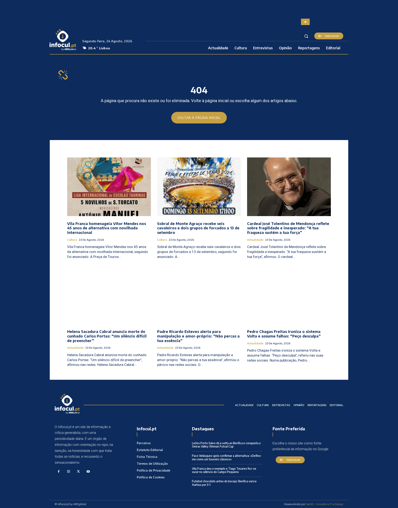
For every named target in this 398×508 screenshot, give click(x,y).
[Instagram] (69, 472)
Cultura (72, 239)
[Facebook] (59, 472)
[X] (78, 472)
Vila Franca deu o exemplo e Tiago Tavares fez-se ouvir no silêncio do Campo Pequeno (224, 470)
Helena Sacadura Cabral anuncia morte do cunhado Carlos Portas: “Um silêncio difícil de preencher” (107, 336)
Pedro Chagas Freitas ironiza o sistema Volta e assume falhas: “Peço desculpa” (284, 333)
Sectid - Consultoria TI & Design (324, 504)
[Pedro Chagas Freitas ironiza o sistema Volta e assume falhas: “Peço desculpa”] (289, 295)
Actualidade (255, 239)
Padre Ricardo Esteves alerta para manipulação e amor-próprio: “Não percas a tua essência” (198, 336)
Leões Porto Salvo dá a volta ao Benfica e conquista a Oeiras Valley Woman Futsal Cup (226, 444)
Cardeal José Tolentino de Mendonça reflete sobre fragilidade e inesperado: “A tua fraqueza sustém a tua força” (288, 228)
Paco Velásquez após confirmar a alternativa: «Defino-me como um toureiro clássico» (227, 457)
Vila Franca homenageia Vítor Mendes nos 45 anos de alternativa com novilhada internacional (106, 228)
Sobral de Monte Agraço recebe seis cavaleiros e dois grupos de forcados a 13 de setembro (198, 228)
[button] (306, 36)
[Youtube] (88, 472)
